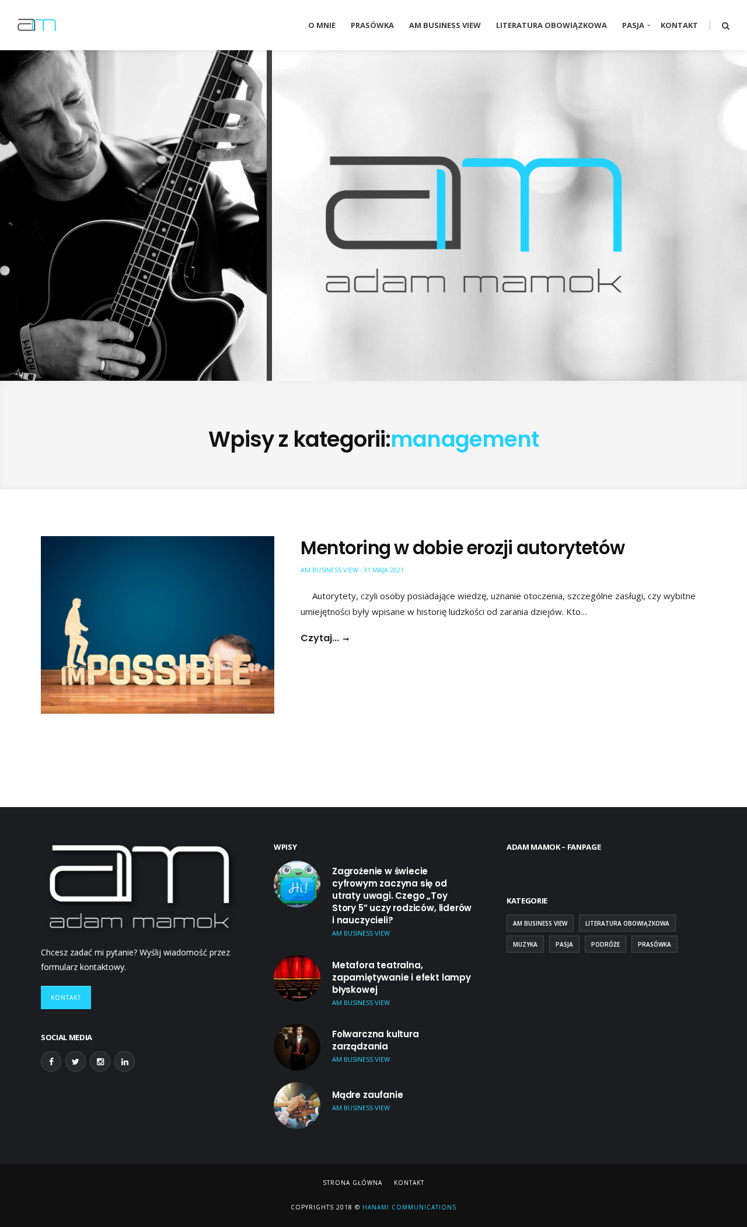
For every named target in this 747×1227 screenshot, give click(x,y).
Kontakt (679, 25)
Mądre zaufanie (367, 1095)
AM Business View (445, 25)
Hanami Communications (408, 1207)
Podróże (605, 944)
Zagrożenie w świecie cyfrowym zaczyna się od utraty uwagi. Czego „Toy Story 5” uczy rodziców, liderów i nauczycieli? (402, 895)
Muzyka (525, 944)
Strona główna (352, 1183)
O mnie (322, 25)
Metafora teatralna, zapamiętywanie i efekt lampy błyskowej (401, 977)
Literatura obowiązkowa (551, 25)
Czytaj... (320, 638)
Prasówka (372, 25)
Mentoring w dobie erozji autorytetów (462, 548)
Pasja (633, 25)
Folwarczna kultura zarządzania (375, 1040)
